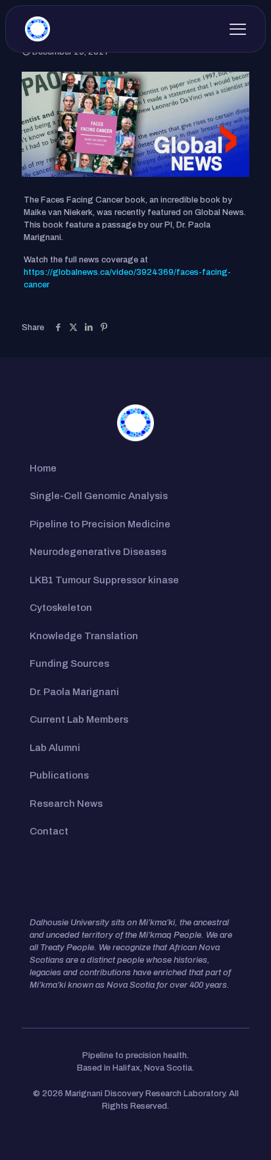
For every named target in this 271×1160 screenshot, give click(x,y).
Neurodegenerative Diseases (98, 551)
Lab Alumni (55, 747)
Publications (59, 775)
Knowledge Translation (84, 636)
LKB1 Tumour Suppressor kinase (104, 580)
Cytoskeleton (61, 607)
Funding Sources (69, 663)
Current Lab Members (79, 719)
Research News (66, 803)
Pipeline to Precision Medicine (100, 524)
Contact (49, 831)
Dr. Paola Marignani (74, 692)
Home (43, 468)
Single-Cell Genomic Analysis (99, 496)
